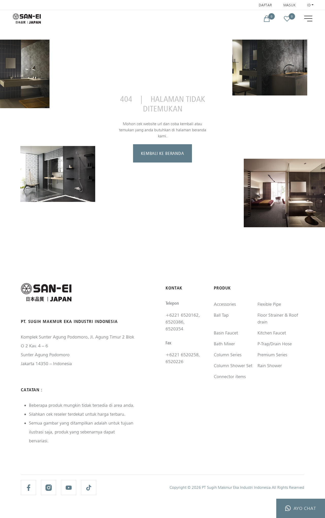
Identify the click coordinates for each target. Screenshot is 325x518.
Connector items (230, 376)
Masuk (289, 5)
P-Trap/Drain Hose (274, 343)
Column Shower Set (233, 365)
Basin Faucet (226, 332)
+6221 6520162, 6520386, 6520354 (183, 321)
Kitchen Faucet (271, 332)
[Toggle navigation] (308, 18)
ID (309, 5)
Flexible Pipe (269, 304)
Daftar (265, 5)
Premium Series (272, 354)
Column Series (227, 354)
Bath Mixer (224, 343)
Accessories (225, 304)
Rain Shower (269, 365)
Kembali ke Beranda (162, 153)
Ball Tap (221, 315)
